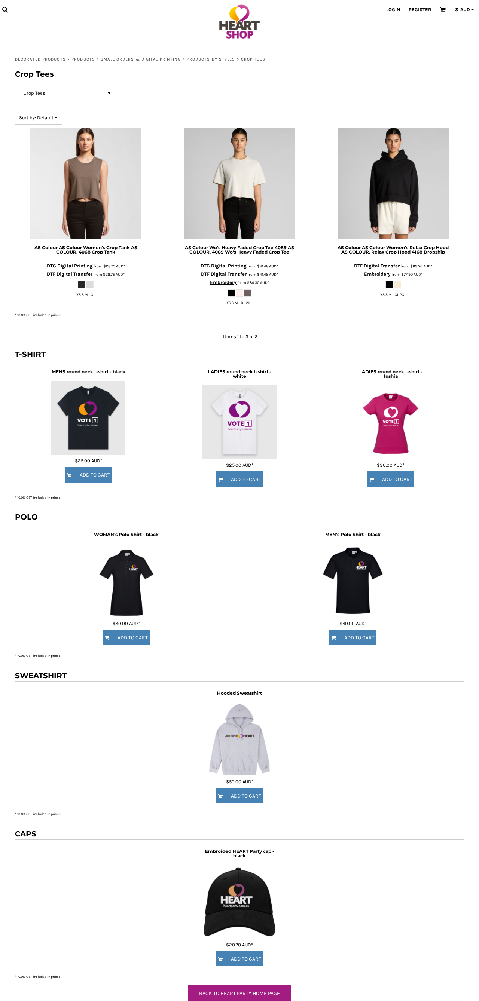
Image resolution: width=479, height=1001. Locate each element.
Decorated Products (40, 59)
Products (83, 59)
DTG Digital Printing (70, 266)
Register (420, 9)
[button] (5, 9)
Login (393, 9)
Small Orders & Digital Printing (141, 59)
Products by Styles (211, 59)
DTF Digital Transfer (69, 274)
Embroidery (223, 282)
